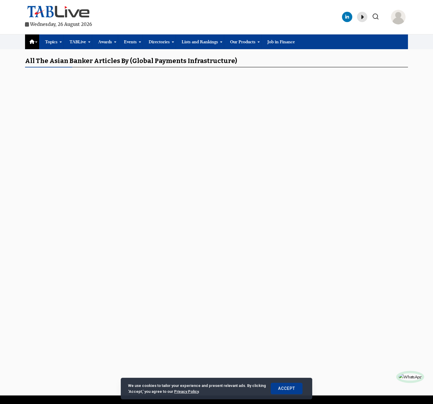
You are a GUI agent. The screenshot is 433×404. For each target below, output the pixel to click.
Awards (105, 41)
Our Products (242, 41)
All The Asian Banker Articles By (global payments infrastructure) (131, 61)
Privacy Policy (186, 391)
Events (130, 41)
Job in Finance (281, 41)
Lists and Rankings (200, 41)
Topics (51, 41)
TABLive (78, 41)
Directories (159, 41)
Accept (286, 388)
